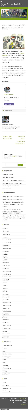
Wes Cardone (6, 27)
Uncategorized (8, 110)
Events (4, 359)
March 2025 (6, 231)
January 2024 (6, 268)
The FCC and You (7, 368)
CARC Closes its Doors (8, 177)
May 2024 (5, 257)
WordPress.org (6, 391)
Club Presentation (7, 354)
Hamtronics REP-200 (8, 174)
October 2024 (6, 245)
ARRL (4, 351)
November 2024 (7, 242)
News (4, 362)
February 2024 (6, 265)
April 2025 (5, 228)
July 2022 (5, 317)
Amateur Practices (7, 345)
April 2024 (5, 260)
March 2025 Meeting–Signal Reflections (12, 183)
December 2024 (7, 240)
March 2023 (6, 294)
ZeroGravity (22, 398)
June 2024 (5, 254)
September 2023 (7, 277)
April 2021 (5, 331)
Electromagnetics (7, 357)
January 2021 (6, 337)
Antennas (5, 348)
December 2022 (7, 302)
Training (5, 371)
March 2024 (6, 262)
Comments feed (7, 388)
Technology (5, 365)
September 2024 (7, 248)
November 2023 (7, 274)
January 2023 (6, 300)
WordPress (23, 404)
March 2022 (6, 319)
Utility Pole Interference (17, 196)
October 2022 (6, 308)
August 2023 (6, 280)
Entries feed (6, 385)
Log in (4, 382)
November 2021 (7, 325)
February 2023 (6, 297)
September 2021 (7, 328)
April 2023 (5, 291)
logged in (15, 156)
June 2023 (5, 285)
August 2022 (6, 314)
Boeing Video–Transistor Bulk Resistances (13, 180)
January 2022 (6, 322)
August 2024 (6, 251)
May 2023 (5, 288)
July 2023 (5, 282)
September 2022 (7, 311)
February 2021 (6, 334)
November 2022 (7, 305)
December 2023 (7, 271)
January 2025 (6, 237)
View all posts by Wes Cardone (10, 129)
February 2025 (6, 234)
